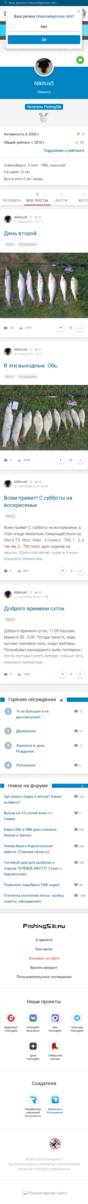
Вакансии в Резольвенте (55, 1111)
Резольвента (33, 1116)
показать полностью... (24, 558)
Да (44, 39)
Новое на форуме (28, 786)
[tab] (12, 197)
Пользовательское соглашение (44, 977)
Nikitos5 (20, 217)
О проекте (44, 940)
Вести (10, 516)
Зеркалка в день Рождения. (30, 748)
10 (11, 328)
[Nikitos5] (8, 219)
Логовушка (25, 765)
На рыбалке (27, 244)
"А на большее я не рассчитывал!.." (32, 714)
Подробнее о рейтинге (64, 150)
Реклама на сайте (44, 958)
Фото (9, 244)
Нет (44, 27)
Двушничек (26, 731)
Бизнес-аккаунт (44, 967)
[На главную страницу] (44, 926)
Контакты (44, 949)
